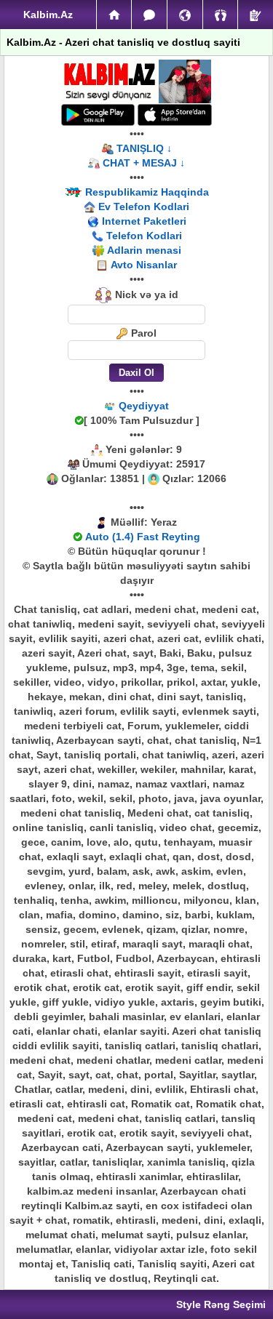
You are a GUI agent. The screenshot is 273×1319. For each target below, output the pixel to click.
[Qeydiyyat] (255, 14)
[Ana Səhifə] (114, 14)
